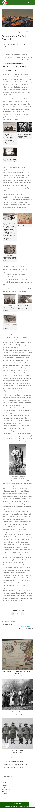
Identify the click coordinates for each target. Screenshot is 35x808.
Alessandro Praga (9, 44)
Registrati (4, 785)
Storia (6, 46)
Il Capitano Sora (17, 750)
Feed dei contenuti (6, 789)
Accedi (3, 787)
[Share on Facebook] (17, 614)
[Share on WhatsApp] (22, 614)
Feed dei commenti (6, 791)
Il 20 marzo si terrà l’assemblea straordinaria (13, 761)
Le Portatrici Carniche (17, 712)
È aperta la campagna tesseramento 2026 (12, 767)
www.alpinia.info (23, 60)
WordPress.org (5, 793)
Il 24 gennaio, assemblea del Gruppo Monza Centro (14, 764)
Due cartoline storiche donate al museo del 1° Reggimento (17, 672)
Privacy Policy (17, 803)
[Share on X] (13, 614)
